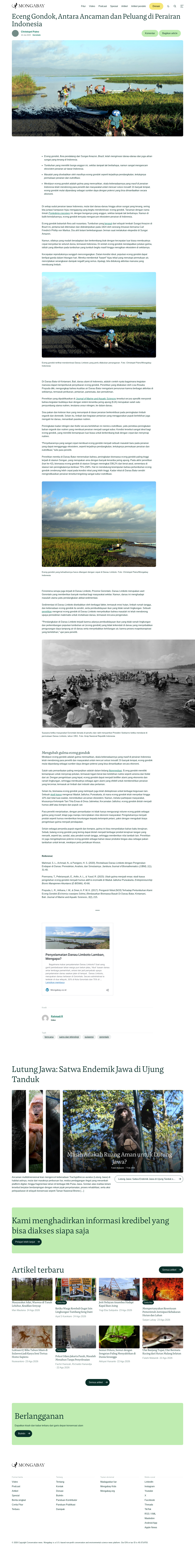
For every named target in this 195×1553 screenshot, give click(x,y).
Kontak (59, 1486)
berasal (108, 223)
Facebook (150, 1500)
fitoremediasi (115, 770)
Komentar (150, 33)
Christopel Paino (30, 31)
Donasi (156, 6)
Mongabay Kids (108, 1486)
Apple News (151, 1527)
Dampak (60, 1509)
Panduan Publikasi (65, 1504)
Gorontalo (37, 35)
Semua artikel (169, 1270)
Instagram (150, 1486)
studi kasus (56, 794)
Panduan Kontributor (66, 1500)
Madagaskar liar (108, 1482)
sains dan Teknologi (69, 1037)
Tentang (60, 1482)
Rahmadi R (57, 1016)
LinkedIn (149, 1482)
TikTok (148, 1509)
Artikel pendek (138, 6)
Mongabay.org (107, 1491)
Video (92, 6)
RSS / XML (150, 1514)
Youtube (149, 1491)
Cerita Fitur (17, 1504)
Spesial (114, 6)
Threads (149, 1504)
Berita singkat (19, 1500)
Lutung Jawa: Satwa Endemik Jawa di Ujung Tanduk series (148, 1179)
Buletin (21, 1433)
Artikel (124, 6)
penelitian (47, 611)
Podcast (102, 6)
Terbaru (16, 1509)
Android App (151, 1523)
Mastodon (150, 1518)
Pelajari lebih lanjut (25, 1242)
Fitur (83, 6)
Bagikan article (169, 33)
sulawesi (89, 1037)
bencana (49, 1037)
